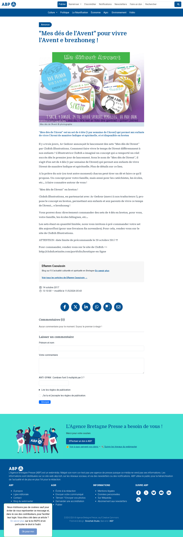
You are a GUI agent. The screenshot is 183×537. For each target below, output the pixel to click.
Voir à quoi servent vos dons (84, 446)
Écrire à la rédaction (66, 491)
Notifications (105, 4)
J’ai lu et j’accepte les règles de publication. (64, 395)
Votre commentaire (48, 355)
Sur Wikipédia (104, 497)
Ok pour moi (28, 531)
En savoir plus (17, 521)
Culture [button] (51, 12)
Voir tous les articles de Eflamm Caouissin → (64, 277)
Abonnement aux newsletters (112, 501)
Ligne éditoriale (21, 494)
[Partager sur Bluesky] (107, 307)
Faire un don (136, 4)
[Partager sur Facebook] (64, 307)
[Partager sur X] (75, 307)
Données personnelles (109, 494)
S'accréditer (90, 4)
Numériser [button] (74, 4)
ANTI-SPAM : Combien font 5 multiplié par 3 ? (61, 377)
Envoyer (45, 402)
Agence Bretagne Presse (86, 517)
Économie (96, 12)
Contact (17, 497)
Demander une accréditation (70, 501)
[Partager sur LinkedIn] (86, 307)
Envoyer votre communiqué (69, 494)
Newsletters (121, 4)
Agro (106, 12)
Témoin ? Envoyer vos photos (70, 497)
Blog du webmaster (23, 501)
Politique (64, 12)
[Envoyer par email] (118, 307)
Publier (62, 4)
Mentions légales (106, 491)
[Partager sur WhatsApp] (97, 307)
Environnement (119, 12)
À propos (18, 491)
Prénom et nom (46, 342)
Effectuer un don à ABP (80, 441)
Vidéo (132, 12)
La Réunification (80, 12)
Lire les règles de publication (55, 389)
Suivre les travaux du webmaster (120, 446)
